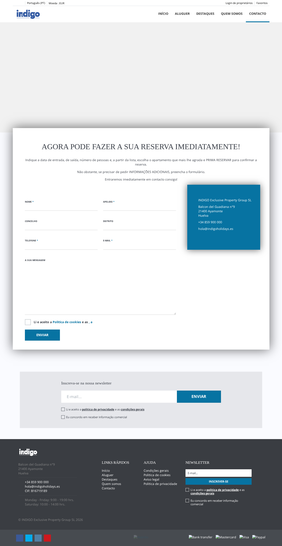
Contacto (257, 13)
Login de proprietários (239, 3)
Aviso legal (151, 479)
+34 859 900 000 (37, 482)
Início (163, 13)
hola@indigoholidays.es (42, 486)
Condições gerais (156, 470)
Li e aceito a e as (63, 322)
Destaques (205, 13)
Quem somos (232, 13)
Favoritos (262, 3)
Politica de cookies (67, 322)
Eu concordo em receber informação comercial (96, 417)
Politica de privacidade (160, 484)
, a (90, 322)
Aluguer (182, 13)
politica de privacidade (98, 409)
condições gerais (132, 409)
